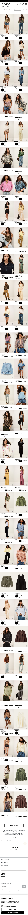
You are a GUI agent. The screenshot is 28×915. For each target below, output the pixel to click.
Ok (24, 886)
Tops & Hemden (17, 9)
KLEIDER (3, 9)
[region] (14, 905)
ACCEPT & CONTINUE (13, 912)
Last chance (3, 840)
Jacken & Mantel (9, 9)
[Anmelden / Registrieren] (20, 4)
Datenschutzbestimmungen (12, 889)
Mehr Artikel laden (14, 825)
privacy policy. (13, 906)
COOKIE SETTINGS (13, 909)
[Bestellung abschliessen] (23, 4)
